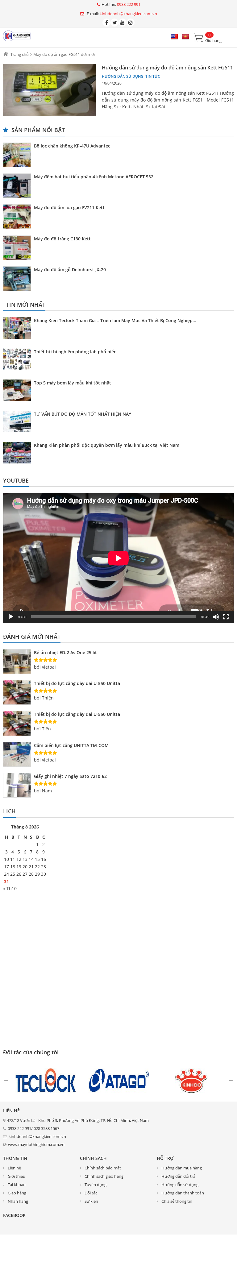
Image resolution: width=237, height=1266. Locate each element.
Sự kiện (91, 1201)
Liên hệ (14, 1168)
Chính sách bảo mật (103, 1168)
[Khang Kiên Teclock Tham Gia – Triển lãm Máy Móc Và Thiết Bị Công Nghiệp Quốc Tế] (18, 329)
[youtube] (122, 23)
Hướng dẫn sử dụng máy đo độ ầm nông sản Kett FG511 (167, 67)
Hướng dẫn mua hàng (181, 1168)
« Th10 (10, 888)
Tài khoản (17, 1184)
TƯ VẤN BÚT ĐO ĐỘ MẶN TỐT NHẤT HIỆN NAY (82, 414)
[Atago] (118, 1080)
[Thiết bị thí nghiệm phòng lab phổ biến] (18, 360)
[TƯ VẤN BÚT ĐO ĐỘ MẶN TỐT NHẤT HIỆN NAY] (18, 422)
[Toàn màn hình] (226, 617)
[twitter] (114, 23)
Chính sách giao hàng (104, 1176)
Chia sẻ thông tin (176, 1201)
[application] (118, 558)
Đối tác (91, 1193)
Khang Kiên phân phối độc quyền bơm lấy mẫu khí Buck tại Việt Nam (106, 445)
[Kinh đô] (191, 1080)
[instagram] (131, 23)
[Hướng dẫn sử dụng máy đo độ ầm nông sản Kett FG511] (49, 90)
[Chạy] (11, 617)
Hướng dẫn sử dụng (122, 76)
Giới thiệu (16, 1176)
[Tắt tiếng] (216, 617)
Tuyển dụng (95, 1184)
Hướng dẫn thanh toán (182, 1193)
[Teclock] (45, 1080)
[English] (174, 37)
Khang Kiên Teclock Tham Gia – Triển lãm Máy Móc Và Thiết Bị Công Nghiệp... (115, 320)
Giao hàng (17, 1193)
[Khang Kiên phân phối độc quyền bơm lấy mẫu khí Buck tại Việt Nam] (18, 453)
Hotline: (121, 4)
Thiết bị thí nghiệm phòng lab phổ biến (75, 352)
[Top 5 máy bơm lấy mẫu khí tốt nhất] (18, 391)
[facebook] (106, 23)
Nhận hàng (18, 1201)
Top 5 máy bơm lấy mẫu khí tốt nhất (72, 383)
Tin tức (152, 76)
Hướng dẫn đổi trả (178, 1176)
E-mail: (121, 14)
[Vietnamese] (185, 37)
